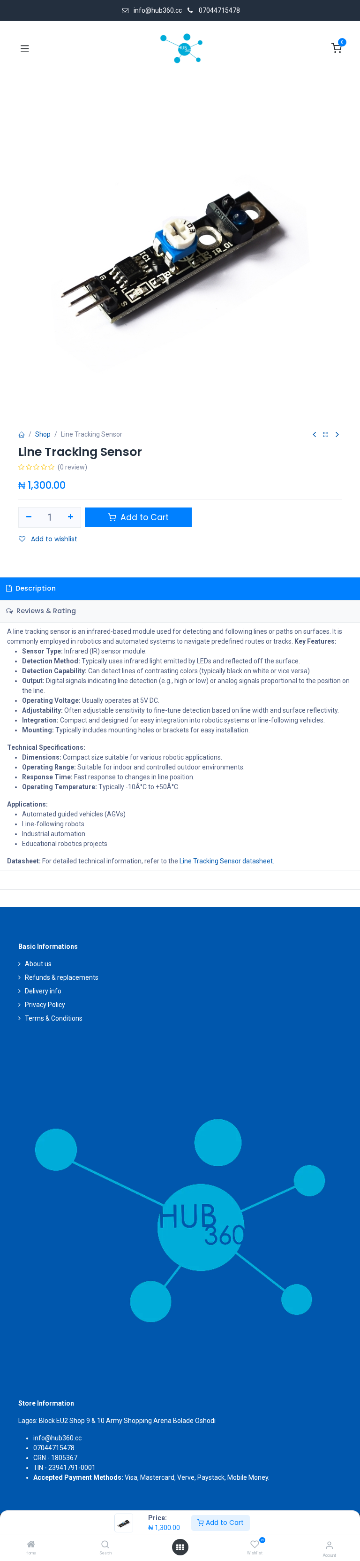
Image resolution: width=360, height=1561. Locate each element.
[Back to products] (325, 435)
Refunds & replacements (61, 977)
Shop (43, 434)
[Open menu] (180, 1547)
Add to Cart (224, 1522)
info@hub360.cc (57, 1438)
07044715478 (219, 10)
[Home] (31, 1545)
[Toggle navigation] (24, 48)
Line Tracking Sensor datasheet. (227, 861)
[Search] (105, 1545)
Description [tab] (35, 588)
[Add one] (71, 517)
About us (38, 964)
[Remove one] (29, 517)
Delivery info (43, 991)
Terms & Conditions (53, 1018)
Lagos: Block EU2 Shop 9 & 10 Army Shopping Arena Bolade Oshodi (117, 1420)
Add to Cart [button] (143, 517)
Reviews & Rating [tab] (45, 610)
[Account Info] (329, 1545)
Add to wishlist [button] (53, 539)
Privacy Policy (45, 1004)
